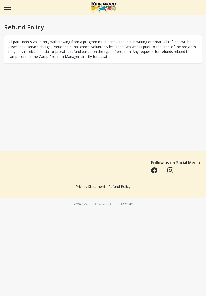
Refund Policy (119, 186)
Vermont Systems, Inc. (99, 204)
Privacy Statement (90, 186)
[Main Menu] (7, 7)
